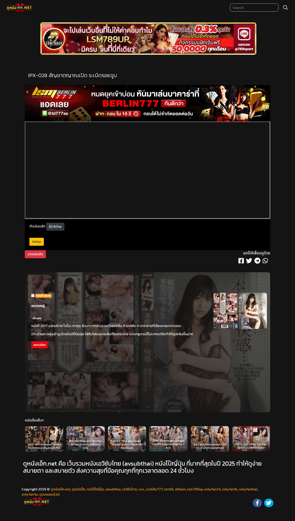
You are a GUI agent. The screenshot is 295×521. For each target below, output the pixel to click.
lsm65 (168, 489)
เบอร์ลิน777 (154, 489)
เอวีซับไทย (129, 489)
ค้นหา (285, 7)
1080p (36, 241)
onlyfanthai (248, 489)
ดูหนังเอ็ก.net (60, 489)
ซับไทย (57, 226)
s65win (180, 489)
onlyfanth (229, 489)
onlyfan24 (212, 489)
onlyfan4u (30, 494)
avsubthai (113, 489)
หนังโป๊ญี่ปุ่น (95, 489)
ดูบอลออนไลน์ (49, 494)
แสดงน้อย (39, 345)
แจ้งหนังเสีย (35, 254)
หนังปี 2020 (43, 296)
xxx (141, 489)
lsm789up (195, 489)
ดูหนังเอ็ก (78, 489)
